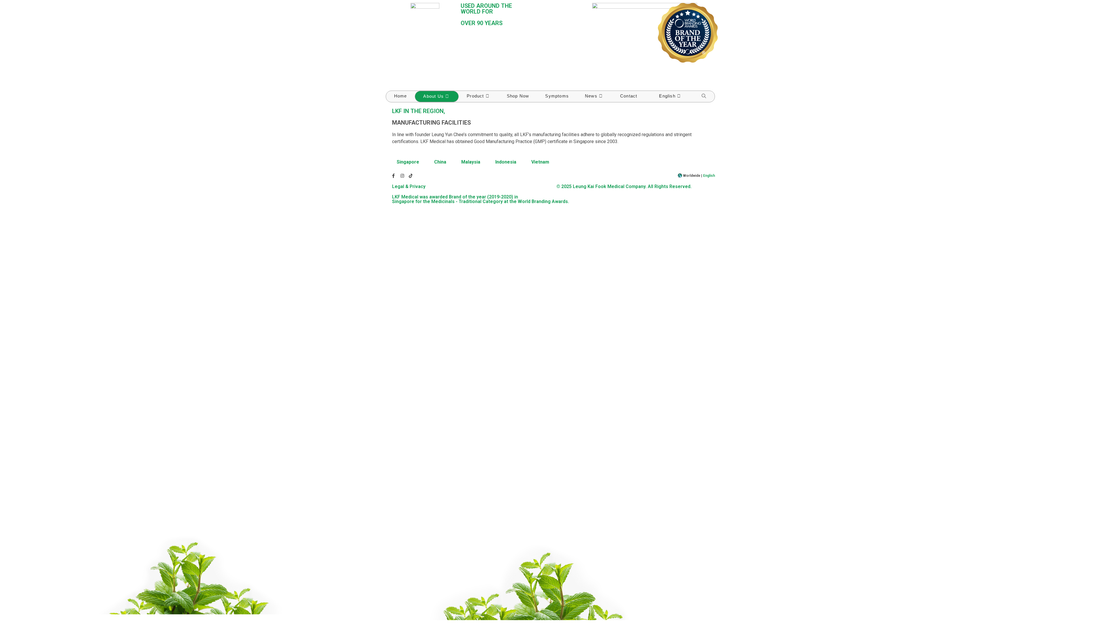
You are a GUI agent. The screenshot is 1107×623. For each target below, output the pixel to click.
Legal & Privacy (409, 186)
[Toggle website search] (704, 96)
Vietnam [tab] (540, 162)
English (709, 176)
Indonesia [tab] (505, 162)
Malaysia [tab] (470, 162)
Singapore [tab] (408, 162)
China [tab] (440, 162)
